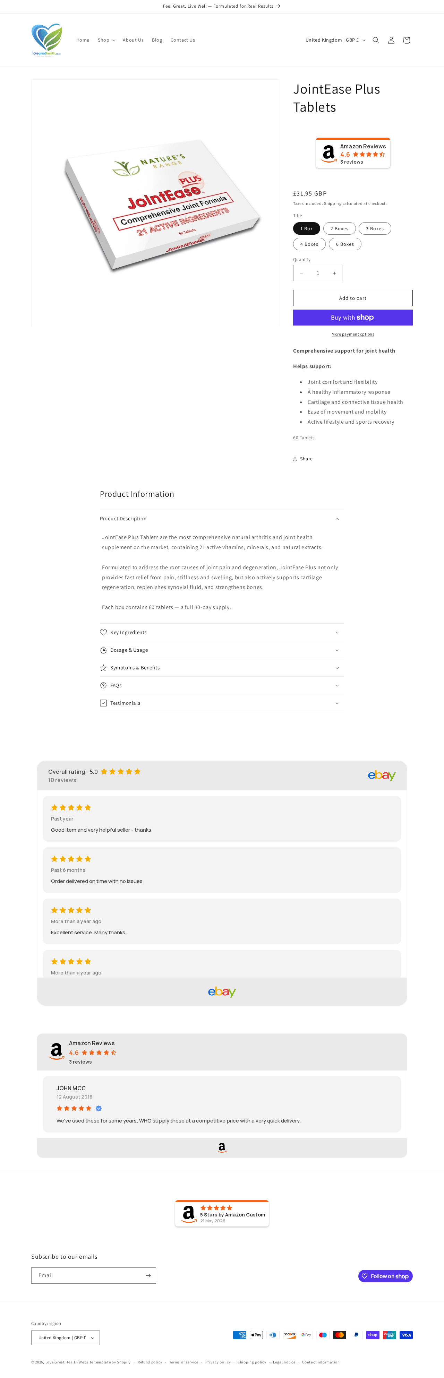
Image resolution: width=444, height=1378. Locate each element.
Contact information (321, 1362)
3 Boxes (375, 228)
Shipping (333, 203)
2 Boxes (340, 228)
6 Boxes (345, 244)
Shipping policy (252, 1362)
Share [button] (306, 459)
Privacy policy (218, 1362)
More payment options (353, 334)
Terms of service (183, 1362)
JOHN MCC (71, 1088)
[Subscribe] (148, 1275)
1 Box (306, 228)
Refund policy (150, 1362)
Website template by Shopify (105, 1362)
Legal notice (284, 1362)
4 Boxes (309, 244)
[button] (106, 40)
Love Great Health (61, 1362)
